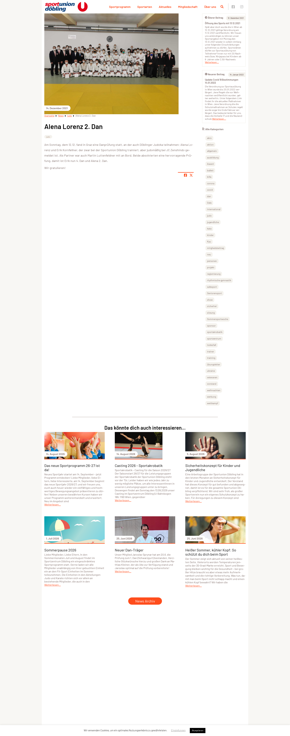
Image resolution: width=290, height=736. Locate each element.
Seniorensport (214, 293)
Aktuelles (165, 7)
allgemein (212, 150)
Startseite (49, 115)
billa (209, 176)
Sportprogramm (120, 7)
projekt (210, 267)
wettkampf (212, 403)
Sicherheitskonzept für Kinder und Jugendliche (212, 467)
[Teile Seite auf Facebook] (185, 175)
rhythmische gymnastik (219, 280)
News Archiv (145, 601)
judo (69, 115)
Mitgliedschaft (188, 7)
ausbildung (213, 157)
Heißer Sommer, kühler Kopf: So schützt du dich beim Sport (210, 552)
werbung (211, 396)
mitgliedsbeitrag (215, 248)
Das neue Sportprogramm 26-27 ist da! (72, 467)
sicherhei (212, 306)
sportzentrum (214, 338)
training (211, 357)
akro (209, 138)
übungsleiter (213, 364)
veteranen (212, 377)
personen (212, 260)
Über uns (210, 7)
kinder (210, 235)
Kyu (209, 241)
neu (209, 254)
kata (209, 228)
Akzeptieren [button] (197, 730)
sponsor (211, 325)
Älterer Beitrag (215, 17)
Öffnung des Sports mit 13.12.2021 (222, 23)
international (213, 209)
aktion (210, 144)
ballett (210, 170)
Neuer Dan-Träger (129, 550)
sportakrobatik (214, 332)
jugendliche (213, 222)
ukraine (211, 370)
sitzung (211, 312)
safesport (212, 286)
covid (210, 189)
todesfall (211, 344)
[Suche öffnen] (222, 6)
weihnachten (213, 390)
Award (210, 163)
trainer (210, 351)
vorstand (211, 383)
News (61, 115)
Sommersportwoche (217, 319)
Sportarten (144, 7)
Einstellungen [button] (178, 730)
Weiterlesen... (212, 62)
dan (209, 196)
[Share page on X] (191, 175)
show (210, 299)
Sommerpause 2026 (60, 550)
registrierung (213, 273)
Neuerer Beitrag (216, 74)
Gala (209, 202)
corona (210, 183)
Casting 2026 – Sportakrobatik (139, 465)
